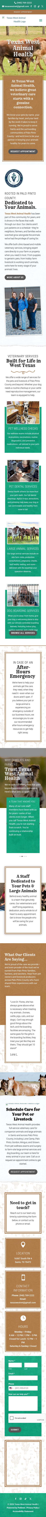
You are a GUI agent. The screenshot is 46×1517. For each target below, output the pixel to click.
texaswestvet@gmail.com (23, 1302)
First (10, 1369)
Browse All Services (23, 633)
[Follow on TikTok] (25, 1499)
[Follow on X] (30, 1499)
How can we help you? (18, 1394)
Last (25, 1369)
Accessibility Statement (23, 1511)
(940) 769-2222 (26, 1295)
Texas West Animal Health (18, 213)
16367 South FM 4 (23, 1258)
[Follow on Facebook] (16, 1499)
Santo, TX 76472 (23, 1262)
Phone (11, 1384)
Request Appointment (23, 12)
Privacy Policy (32, 1508)
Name (11, 1361)
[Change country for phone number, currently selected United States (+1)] (11, 1388)
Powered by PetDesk (16, 1508)
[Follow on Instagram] (21, 1499)
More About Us (15, 277)
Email (11, 1373)
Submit (15, 1430)
